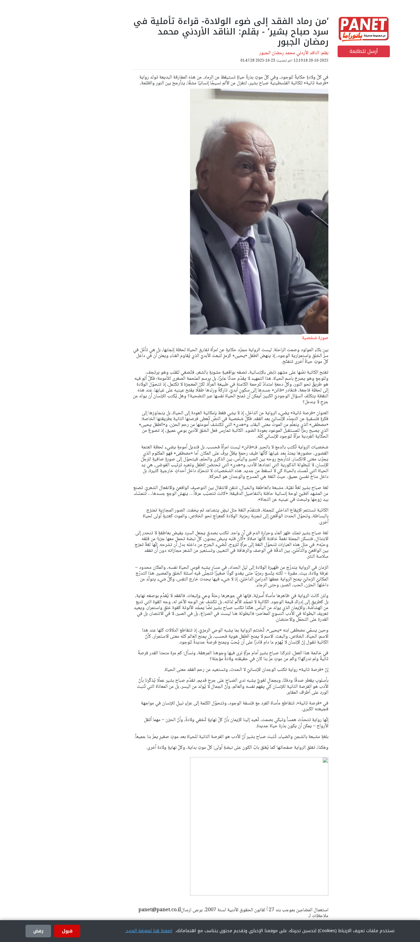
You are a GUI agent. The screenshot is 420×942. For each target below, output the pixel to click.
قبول (67, 931)
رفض (38, 931)
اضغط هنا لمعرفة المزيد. (148, 931)
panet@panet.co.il (159, 910)
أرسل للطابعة (364, 51)
